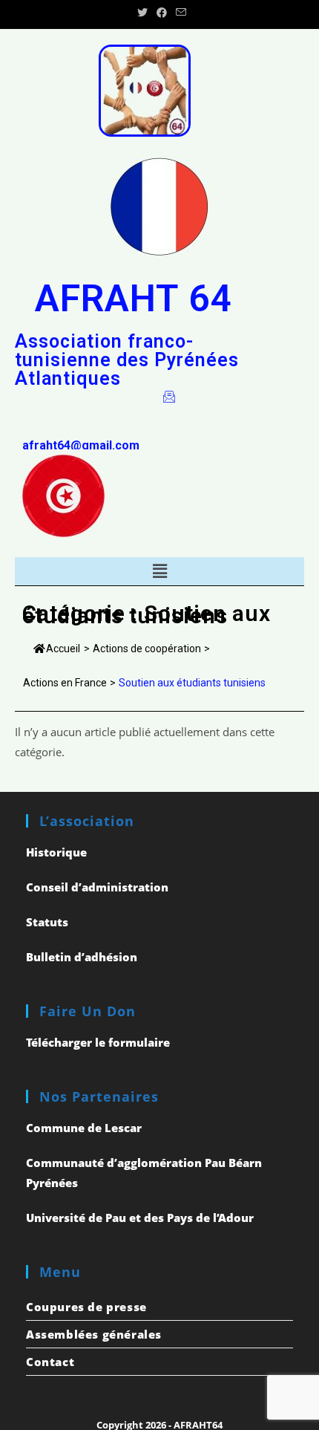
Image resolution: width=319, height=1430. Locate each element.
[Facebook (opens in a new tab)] (161, 12)
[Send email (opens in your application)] (178, 12)
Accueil (63, 648)
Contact (50, 1361)
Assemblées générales (94, 1334)
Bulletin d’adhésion (81, 956)
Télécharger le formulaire (98, 1042)
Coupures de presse (86, 1306)
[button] (159, 571)
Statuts (47, 921)
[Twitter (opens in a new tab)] (142, 12)
